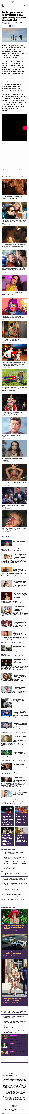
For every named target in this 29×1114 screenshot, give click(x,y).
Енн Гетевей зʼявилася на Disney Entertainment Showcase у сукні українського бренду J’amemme (20, 793)
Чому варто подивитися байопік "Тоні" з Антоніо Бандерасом (20, 725)
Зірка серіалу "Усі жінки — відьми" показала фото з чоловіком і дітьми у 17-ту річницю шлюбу (19, 739)
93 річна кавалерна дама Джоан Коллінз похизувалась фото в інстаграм (13, 927)
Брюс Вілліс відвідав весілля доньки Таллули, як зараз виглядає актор (20, 766)
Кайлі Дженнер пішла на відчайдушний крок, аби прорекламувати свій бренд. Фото (20, 595)
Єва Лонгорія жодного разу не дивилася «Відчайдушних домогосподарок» (18, 1038)
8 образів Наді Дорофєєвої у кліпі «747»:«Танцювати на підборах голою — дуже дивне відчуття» (8, 819)
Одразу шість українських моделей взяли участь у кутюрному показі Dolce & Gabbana (7, 840)
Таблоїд (20, 550)
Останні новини (8, 850)
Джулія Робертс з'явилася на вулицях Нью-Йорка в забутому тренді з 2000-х (19, 675)
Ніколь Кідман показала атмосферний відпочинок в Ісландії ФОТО (19, 556)
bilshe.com (13, 1075)
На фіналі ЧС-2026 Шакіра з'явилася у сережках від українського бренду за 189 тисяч (21, 819)
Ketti (11, 550)
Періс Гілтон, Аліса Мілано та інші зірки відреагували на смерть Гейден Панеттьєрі (19, 634)
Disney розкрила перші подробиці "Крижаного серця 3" (19, 713)
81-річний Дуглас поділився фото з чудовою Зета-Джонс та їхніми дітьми (20, 779)
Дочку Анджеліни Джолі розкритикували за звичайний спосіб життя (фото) (17, 1046)
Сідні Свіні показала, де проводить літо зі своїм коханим (19, 622)
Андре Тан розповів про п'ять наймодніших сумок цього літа (21, 839)
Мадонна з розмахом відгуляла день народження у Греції (19, 543)
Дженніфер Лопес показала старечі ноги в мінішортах (12, 999)
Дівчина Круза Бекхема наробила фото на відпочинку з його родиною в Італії (19, 608)
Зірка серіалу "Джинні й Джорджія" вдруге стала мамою (20, 688)
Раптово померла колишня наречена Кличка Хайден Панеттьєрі (18, 701)
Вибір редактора (8, 907)
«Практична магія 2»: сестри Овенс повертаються (19, 661)
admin (21, 705)
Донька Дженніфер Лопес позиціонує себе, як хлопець (18, 1053)
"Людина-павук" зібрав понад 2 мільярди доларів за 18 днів (19, 648)
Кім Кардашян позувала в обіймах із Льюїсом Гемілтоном (19, 583)
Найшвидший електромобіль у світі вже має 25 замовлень (13, 952)
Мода (3, 22)
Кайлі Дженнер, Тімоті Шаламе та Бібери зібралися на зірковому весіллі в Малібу (19, 570)
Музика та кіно (22, 655)
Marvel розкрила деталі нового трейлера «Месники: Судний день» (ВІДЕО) (20, 753)
